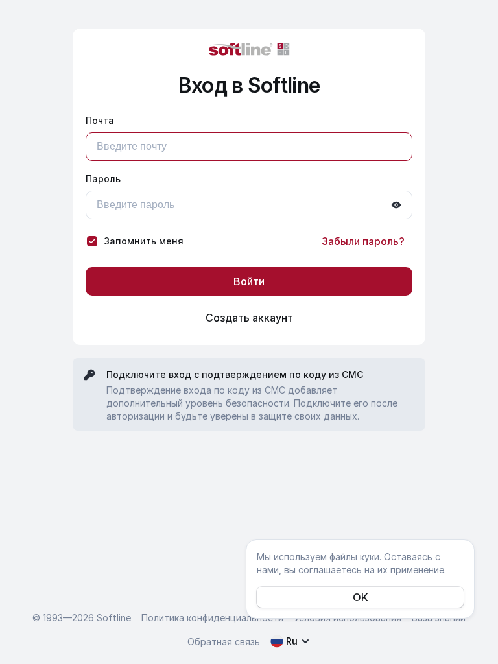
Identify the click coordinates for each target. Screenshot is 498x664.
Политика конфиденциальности (212, 617)
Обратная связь (223, 641)
